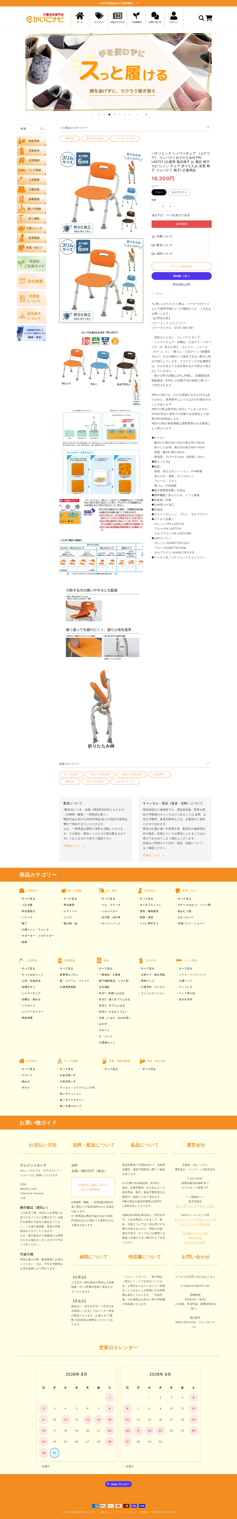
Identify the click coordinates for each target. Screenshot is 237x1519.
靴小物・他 (70, 923)
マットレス (185, 986)
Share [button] (158, 293)
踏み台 (25, 1081)
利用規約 (144, 1512)
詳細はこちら (72, 845)
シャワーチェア (124, 138)
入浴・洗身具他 (31, 980)
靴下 (24, 923)
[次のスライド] (137, 114)
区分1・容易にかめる (111, 993)
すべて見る (28, 898)
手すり (25, 1087)
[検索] (42, 128)
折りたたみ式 (95, 138)
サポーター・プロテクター (37, 935)
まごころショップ (186, 1205)
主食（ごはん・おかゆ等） (114, 1017)
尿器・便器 (146, 917)
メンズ (67, 917)
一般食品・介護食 (109, 974)
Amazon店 (195, 1237)
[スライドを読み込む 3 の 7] (109, 114)
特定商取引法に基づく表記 (163, 1512)
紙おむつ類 (184, 911)
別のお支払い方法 (181, 284)
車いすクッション (70, 1093)
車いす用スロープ (70, 1106)
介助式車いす (67, 1081)
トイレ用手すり (148, 923)
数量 (154, 200)
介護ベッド (185, 980)
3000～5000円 (131, 774)
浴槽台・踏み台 (31, 999)
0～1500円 (71, 774)
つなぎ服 (27, 904)
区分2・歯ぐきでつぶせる (114, 999)
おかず (102, 1023)
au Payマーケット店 (195, 1233)
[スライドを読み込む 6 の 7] (124, 114)
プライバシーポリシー (126, 1512)
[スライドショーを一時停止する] (145, 114)
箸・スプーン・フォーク (74, 980)
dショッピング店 (195, 1242)
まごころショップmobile (195, 1224)
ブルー (159, 192)
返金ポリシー (106, 1512)
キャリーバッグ (110, 923)
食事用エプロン (69, 974)
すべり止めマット (32, 974)
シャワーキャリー (32, 1011)
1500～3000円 (99, 774)
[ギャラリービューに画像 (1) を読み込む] (101, 281)
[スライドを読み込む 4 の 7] (114, 114)
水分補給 (104, 986)
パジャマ (27, 917)
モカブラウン (179, 192)
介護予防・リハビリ (152, 986)
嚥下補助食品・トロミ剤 (113, 980)
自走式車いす (67, 1075)
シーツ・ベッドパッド (192, 974)
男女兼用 (68, 904)
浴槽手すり (28, 986)
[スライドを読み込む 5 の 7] (119, 114)
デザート (104, 1030)
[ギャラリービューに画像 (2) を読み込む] (101, 366)
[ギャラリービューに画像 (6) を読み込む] (101, 709)
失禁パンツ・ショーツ (191, 923)
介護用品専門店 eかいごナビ (83, 1512)
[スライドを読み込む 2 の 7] (104, 114)
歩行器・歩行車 (110, 917)
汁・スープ (105, 1036)
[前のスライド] (91, 114)
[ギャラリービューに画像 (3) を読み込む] (101, 452)
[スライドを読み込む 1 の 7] (99, 114)
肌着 (24, 942)
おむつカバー (185, 917)
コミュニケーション (152, 993)
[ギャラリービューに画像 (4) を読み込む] (101, 538)
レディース (70, 911)
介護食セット (106, 1042)
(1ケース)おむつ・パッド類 (194, 904)
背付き (69, 138)
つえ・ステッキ (110, 904)
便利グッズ (147, 980)
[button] (98, 18)
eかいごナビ (207, 1205)
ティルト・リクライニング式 (77, 1087)
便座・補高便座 (148, 911)
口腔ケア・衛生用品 (152, 974)
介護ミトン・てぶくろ (35, 929)
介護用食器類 (67, 986)
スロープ (27, 1075)
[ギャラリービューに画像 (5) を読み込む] (101, 623)
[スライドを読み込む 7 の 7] (129, 114)
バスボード (28, 1005)
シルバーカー (109, 911)
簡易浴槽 (27, 1017)
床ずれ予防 (185, 999)
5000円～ (159, 774)
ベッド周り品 (186, 993)
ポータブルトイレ (150, 904)
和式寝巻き (28, 911)
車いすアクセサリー (71, 1099)
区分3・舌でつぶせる (111, 1005)
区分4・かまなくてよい (113, 1011)
